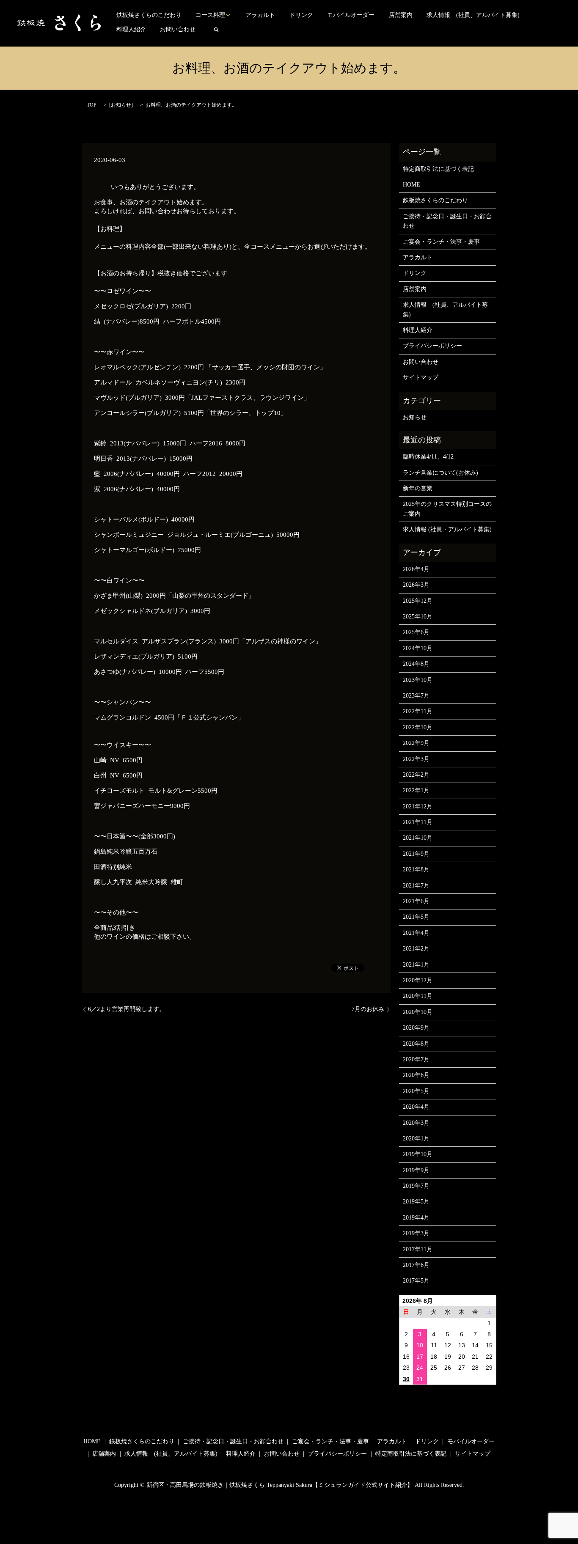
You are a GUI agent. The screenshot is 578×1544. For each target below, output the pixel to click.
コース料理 (210, 15)
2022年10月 (417, 727)
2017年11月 (417, 1249)
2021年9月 (416, 854)
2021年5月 (416, 917)
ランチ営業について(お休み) (440, 473)
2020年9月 (416, 1028)
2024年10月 (417, 648)
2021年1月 (416, 965)
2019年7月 (416, 1186)
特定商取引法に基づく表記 (438, 169)
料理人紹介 (131, 29)
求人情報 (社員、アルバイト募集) (473, 15)
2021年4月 (416, 933)
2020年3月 (416, 1123)
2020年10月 (417, 1012)
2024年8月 (416, 664)
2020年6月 (416, 1075)
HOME (411, 184)
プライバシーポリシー (432, 346)
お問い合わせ (177, 29)
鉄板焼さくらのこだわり (149, 15)
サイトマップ (420, 377)
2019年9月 (416, 1170)
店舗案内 (401, 15)
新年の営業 (417, 488)
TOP (91, 105)
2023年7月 (416, 695)
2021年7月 (416, 885)
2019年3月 (416, 1233)
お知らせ (121, 105)
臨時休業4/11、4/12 (428, 456)
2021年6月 (416, 901)
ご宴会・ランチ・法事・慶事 (441, 242)
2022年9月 (416, 743)
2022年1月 (416, 790)
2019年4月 (416, 1217)
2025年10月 (417, 616)
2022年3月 (416, 759)
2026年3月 (416, 585)
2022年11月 (417, 711)
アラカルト (260, 15)
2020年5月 (416, 1091)
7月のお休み (368, 1009)
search (216, 29)
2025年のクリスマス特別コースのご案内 (447, 508)
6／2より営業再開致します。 (126, 1009)
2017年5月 (416, 1281)
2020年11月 (417, 996)
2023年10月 (417, 680)
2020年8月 (416, 1044)
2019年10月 (417, 1154)
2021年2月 (416, 948)
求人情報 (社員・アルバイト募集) (447, 529)
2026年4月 (416, 569)
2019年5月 (416, 1201)
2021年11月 (417, 822)
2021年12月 (417, 806)
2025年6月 (416, 632)
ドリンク (301, 15)
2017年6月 (416, 1265)
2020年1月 (416, 1138)
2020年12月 (417, 980)
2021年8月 (416, 869)
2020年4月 (416, 1107)
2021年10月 (417, 838)
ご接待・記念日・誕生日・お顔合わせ (447, 221)
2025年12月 (417, 601)
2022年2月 (416, 775)
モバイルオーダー (350, 15)
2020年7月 (416, 1059)
